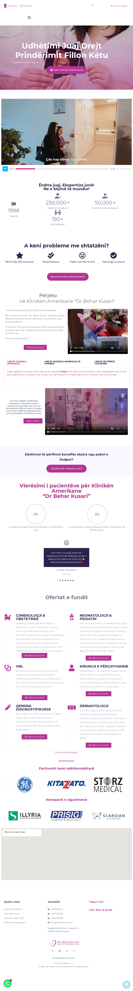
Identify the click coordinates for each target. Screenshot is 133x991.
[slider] (62, 168)
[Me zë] (118, 169)
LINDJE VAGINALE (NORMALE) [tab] (17, 362)
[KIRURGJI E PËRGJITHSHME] (71, 665)
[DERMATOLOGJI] (71, 704)
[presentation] (60, 577)
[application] (66, 136)
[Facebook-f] (52, 948)
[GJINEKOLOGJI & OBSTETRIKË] (8, 614)
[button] (6, 812)
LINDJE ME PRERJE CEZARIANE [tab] (105, 362)
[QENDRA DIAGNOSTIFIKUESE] (8, 704)
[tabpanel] (66, 375)
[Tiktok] (67, 948)
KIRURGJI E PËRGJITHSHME (104, 663)
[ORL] (8, 665)
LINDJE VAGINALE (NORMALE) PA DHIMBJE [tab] (62, 362)
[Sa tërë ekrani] (129, 169)
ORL (19, 663)
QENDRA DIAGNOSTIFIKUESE (33, 704)
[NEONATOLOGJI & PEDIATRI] (71, 614)
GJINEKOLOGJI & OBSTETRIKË (30, 614)
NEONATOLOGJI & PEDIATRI (96, 614)
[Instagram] (74, 948)
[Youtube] (60, 948)
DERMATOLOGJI (94, 703)
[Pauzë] (5, 168)
